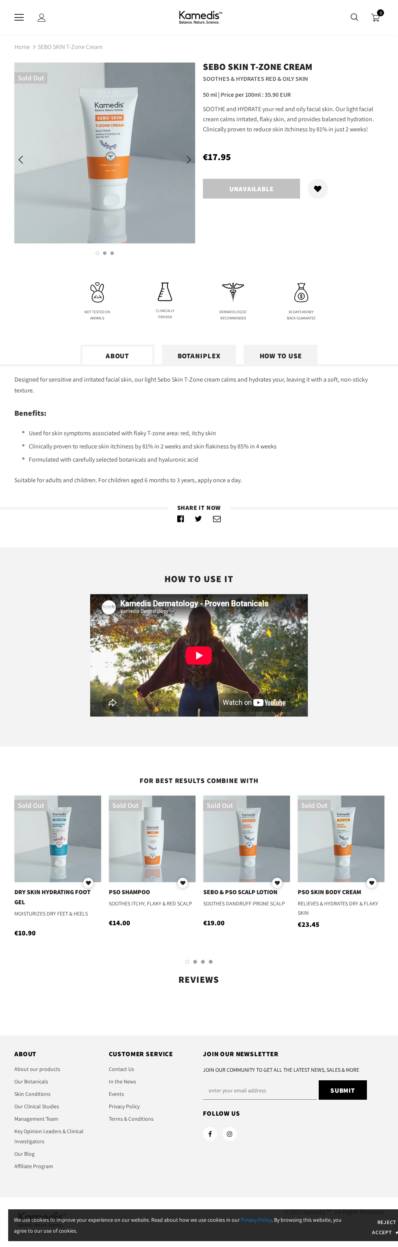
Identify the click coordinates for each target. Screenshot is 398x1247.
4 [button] (211, 962)
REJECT (386, 1222)
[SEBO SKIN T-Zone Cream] (181, 518)
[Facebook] (210, 1134)
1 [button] (97, 253)
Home (22, 47)
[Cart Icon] (375, 17)
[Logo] (199, 17)
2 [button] (104, 253)
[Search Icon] (354, 17)
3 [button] (112, 253)
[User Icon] (42, 18)
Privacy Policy (256, 1219)
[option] (104, 153)
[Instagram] (230, 1134)
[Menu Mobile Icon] (19, 17)
